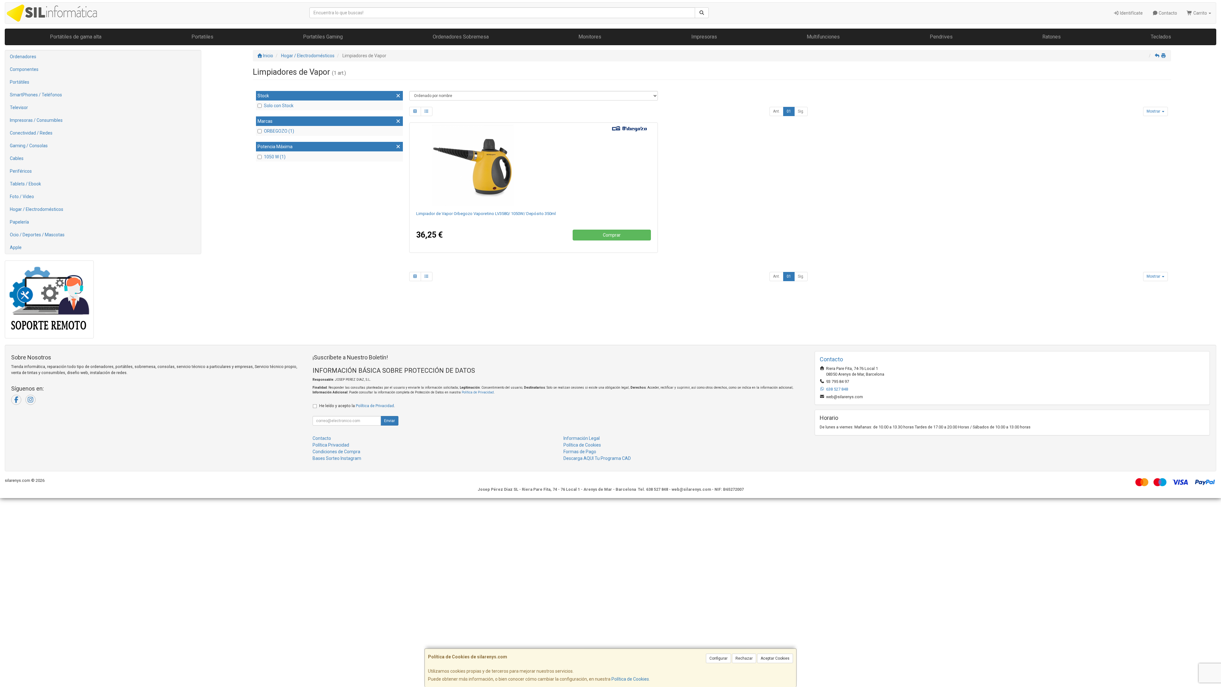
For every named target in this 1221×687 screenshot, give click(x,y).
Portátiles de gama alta (75, 37)
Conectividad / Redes (31, 132)
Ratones (1051, 37)
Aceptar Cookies (775, 658)
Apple (16, 247)
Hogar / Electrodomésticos (36, 209)
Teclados (1161, 37)
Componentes (24, 69)
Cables (17, 158)
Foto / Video (22, 196)
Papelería (19, 222)
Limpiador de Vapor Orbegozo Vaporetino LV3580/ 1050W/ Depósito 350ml (486, 213)
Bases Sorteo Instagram (337, 458)
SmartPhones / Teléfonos (36, 94)
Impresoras (704, 37)
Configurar (718, 658)
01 (789, 111)
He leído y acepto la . (357, 405)
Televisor (19, 107)
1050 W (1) (275, 156)
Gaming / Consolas (29, 145)
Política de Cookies (630, 679)
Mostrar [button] (1154, 111)
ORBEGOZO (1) (279, 131)
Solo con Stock (278, 105)
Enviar (389, 421)
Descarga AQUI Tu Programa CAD (597, 458)
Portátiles (19, 82)
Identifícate (1131, 13)
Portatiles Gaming (323, 37)
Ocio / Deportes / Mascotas (37, 234)
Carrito (1200, 13)
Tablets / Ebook (25, 183)
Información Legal (581, 438)
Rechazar (744, 658)
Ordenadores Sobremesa (461, 37)
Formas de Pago (579, 451)
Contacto (1167, 13)
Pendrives (941, 37)
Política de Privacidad (478, 392)
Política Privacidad (331, 445)
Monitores (589, 37)
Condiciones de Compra (336, 451)
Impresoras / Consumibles (36, 120)
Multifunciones (823, 37)
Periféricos (21, 171)
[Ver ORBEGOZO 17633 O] (533, 165)
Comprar (612, 235)
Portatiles (202, 37)
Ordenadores (23, 56)
